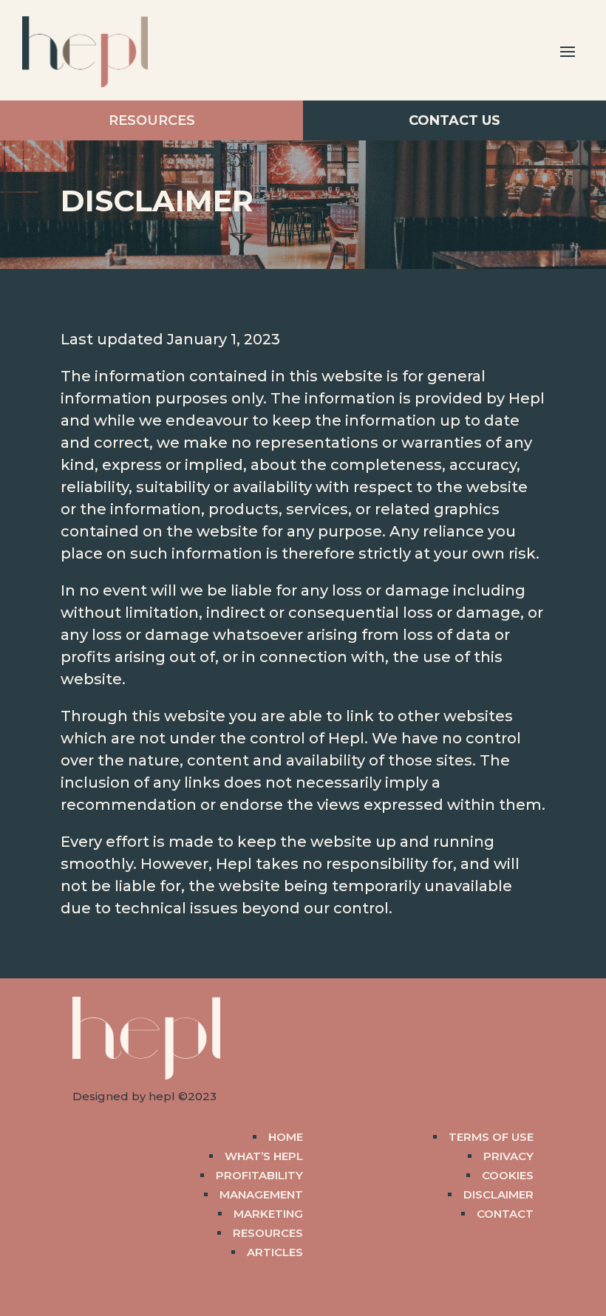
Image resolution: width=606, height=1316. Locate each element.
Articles (275, 1252)
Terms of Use (491, 1137)
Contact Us (454, 120)
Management (261, 1194)
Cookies (508, 1175)
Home (285, 1137)
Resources (152, 120)
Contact (505, 1214)
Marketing (268, 1214)
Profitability (259, 1175)
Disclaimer (498, 1194)
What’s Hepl (264, 1156)
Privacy (508, 1156)
